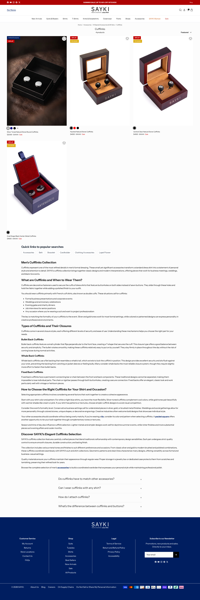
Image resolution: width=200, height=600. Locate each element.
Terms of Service (113, 543)
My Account (27, 543)
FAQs (27, 560)
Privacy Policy (114, 552)
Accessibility (113, 556)
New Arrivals (70, 564)
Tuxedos (70, 548)
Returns (27, 548)
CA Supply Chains (66, 587)
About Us (34, 587)
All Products (70, 572)
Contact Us (27, 556)
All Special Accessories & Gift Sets (104, 25)
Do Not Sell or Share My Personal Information (96, 587)
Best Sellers (70, 560)
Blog (191, 2)
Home (80, 25)
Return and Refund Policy (114, 548)
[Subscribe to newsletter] (176, 555)
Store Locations (27, 552)
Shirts (70, 552)
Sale (71, 568)
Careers (51, 587)
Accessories (87, 25)
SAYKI (21, 587)
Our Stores (11, 10)
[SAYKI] (100, 10)
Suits (70, 543)
